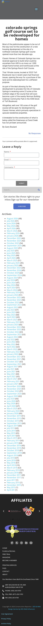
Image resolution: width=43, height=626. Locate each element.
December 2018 (14, 445)
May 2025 (11, 255)
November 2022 (14, 329)
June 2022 (11, 342)
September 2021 (14, 364)
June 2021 (11, 371)
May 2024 (11, 285)
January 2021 (12, 384)
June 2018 (11, 460)
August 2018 (12, 455)
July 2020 (11, 398)
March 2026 (12, 231)
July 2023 (11, 309)
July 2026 (11, 221)
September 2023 (14, 305)
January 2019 (12, 443)
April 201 (11, 490)
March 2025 (12, 260)
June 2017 (11, 480)
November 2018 (14, 448)
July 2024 (11, 280)
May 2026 (11, 226)
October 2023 (13, 302)
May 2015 (11, 487)
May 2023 (11, 314)
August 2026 (12, 218)
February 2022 (13, 351)
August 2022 (12, 337)
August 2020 (12, 396)
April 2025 (11, 258)
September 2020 (14, 393)
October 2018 (13, 450)
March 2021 (12, 379)
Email (6, 160)
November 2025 (14, 240)
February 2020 (13, 411)
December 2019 (14, 416)
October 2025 (13, 243)
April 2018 (11, 465)
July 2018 (11, 458)
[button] (36, 9)
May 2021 (11, 374)
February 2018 (13, 470)
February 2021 (13, 381)
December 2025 (14, 238)
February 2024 (13, 292)
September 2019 (14, 423)
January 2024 (12, 295)
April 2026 (11, 228)
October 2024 (13, 272)
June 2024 (11, 282)
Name (6, 152)
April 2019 (11, 435)
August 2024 (12, 277)
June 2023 (11, 312)
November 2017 (14, 477)
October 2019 (13, 421)
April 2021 (11, 376)
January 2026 (12, 235)
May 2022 (11, 344)
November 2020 (14, 389)
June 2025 (11, 253)
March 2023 (12, 319)
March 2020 (12, 408)
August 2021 (12, 366)
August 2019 (12, 425)
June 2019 (11, 430)
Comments (9, 167)
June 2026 (11, 223)
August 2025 (12, 248)
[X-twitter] (17, 543)
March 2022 (12, 349)
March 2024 (12, 290)
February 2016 (13, 482)
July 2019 (11, 428)
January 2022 (12, 354)
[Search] (39, 190)
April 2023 (11, 317)
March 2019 (12, 438)
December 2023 (14, 297)
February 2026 (13, 233)
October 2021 (13, 361)
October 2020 (13, 391)
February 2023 (13, 322)
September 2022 (14, 334)
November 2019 (14, 418)
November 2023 (14, 300)
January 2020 (12, 413)
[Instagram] (21, 543)
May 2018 (11, 462)
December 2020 (14, 386)
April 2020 (11, 406)
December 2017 (14, 475)
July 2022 (11, 339)
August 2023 (12, 307)
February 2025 (13, 263)
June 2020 (11, 401)
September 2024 (14, 275)
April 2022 (11, 347)
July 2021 (11, 369)
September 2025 (14, 245)
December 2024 (14, 267)
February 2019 (13, 440)
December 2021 (14, 356)
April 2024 (11, 287)
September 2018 (14, 453)
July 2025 (11, 250)
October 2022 (13, 332)
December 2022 (14, 327)
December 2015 (14, 485)
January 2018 (12, 472)
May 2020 (11, 403)
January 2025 (12, 265)
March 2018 (12, 467)
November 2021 (14, 359)
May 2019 (11, 433)
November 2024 (14, 270)
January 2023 (12, 324)
